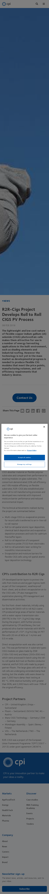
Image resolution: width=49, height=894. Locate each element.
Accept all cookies (24, 457)
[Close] (44, 427)
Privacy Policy (31, 450)
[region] (24, 447)
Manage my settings (24, 464)
